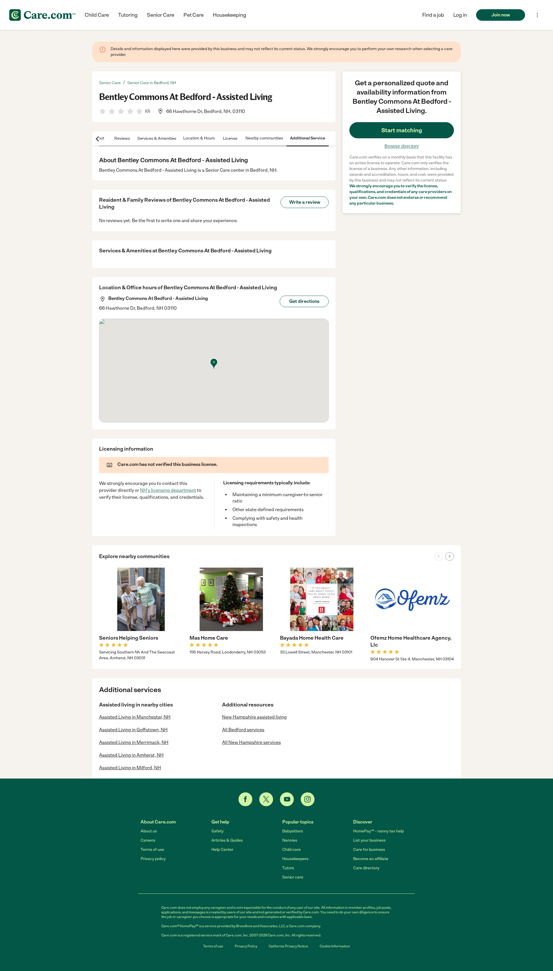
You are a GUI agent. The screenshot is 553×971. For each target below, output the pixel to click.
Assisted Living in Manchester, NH (135, 717)
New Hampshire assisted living (254, 717)
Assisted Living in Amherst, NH (131, 755)
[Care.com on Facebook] (245, 799)
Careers (148, 840)
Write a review (304, 202)
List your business (369, 840)
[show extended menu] (537, 15)
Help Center (222, 849)
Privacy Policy (246, 946)
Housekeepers (295, 858)
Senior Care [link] (110, 82)
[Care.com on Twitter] (266, 799)
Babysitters (292, 831)
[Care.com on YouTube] (287, 799)
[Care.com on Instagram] (308, 799)
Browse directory (402, 146)
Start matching (401, 130)
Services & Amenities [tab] (156, 138)
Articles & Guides (227, 840)
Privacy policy (153, 858)
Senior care (292, 877)
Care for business (369, 849)
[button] (460, 15)
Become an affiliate (370, 858)
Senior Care (160, 15)
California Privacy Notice (288, 946)
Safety (217, 831)
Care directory (366, 868)
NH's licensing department (168, 490)
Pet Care (193, 15)
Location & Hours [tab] (199, 138)
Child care (291, 849)
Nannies (289, 840)
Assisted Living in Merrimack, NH (133, 742)
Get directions (304, 301)
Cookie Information (335, 946)
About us (149, 831)
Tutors (288, 868)
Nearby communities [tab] (264, 138)
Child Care (97, 15)
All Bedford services (243, 729)
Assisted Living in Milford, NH (130, 767)
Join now (500, 15)
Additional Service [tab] (307, 138)
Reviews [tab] (122, 138)
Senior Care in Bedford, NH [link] (151, 82)
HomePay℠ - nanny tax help (378, 831)
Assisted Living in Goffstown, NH (133, 729)
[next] (449, 556)
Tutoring (128, 15)
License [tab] (230, 138)
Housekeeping (229, 15)
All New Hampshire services (251, 742)
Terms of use (152, 849)
